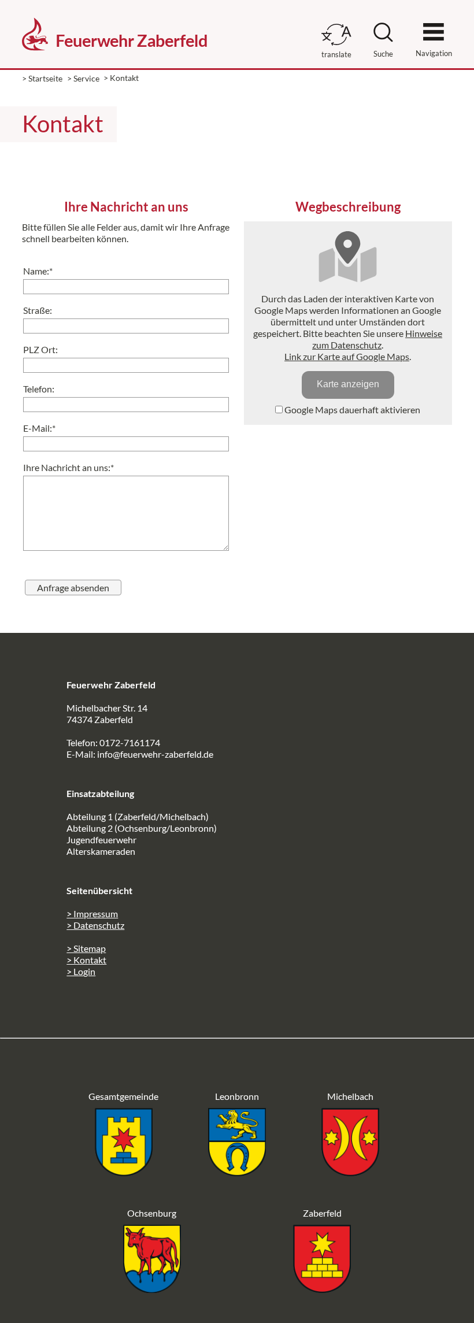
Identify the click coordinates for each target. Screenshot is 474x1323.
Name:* (38, 270)
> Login (80, 971)
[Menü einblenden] (433, 26)
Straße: (37, 310)
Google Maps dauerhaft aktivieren (351, 409)
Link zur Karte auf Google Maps (346, 356)
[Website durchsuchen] (383, 38)
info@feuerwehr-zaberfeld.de (155, 753)
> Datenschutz (95, 925)
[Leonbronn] (237, 1172)
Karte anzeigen (348, 384)
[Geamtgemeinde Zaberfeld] (123, 1172)
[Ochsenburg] (152, 1289)
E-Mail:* (39, 428)
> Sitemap (86, 948)
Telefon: (38, 388)
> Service (83, 78)
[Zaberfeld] (322, 1289)
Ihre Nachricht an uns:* (68, 467)
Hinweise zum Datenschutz (377, 339)
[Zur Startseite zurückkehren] (114, 14)
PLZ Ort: (40, 349)
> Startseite (42, 78)
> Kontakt (86, 959)
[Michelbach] (350, 1172)
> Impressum (92, 913)
